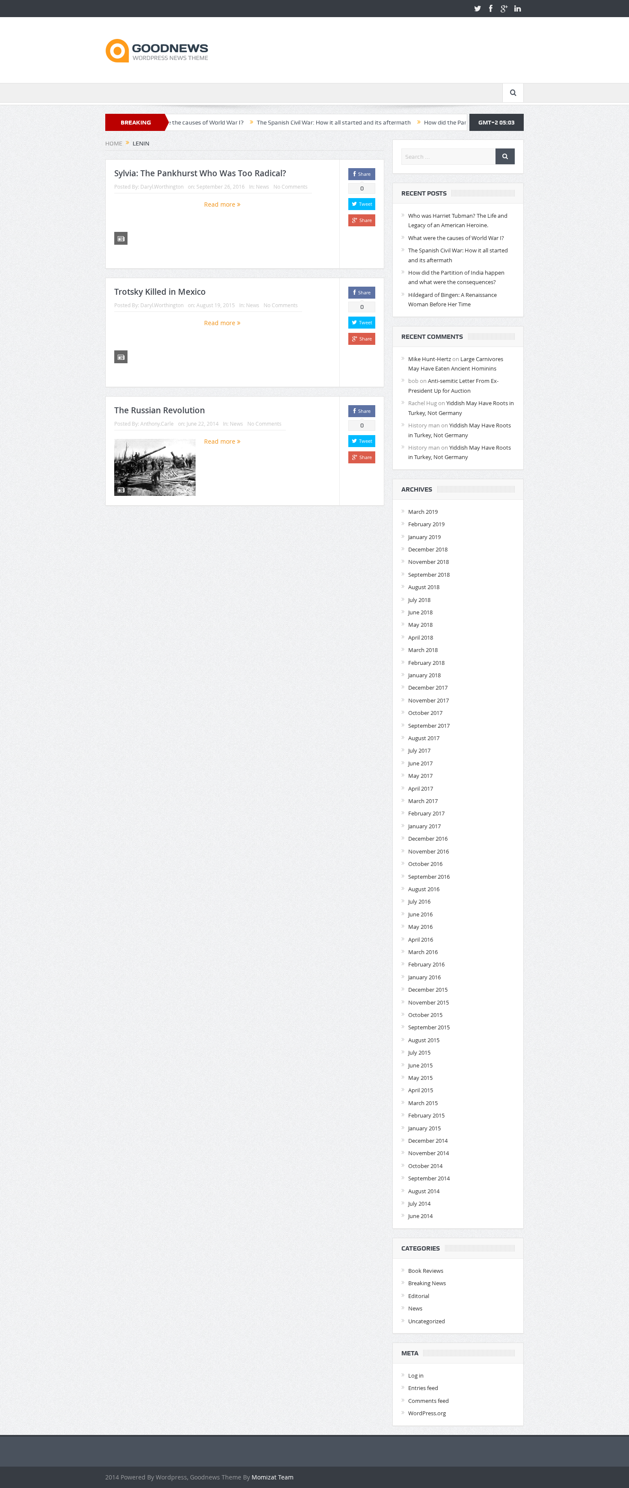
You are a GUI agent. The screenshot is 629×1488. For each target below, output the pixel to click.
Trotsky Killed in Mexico (160, 291)
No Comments (290, 186)
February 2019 (426, 524)
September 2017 (429, 725)
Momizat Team (273, 1477)
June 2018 (420, 612)
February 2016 (426, 964)
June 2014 (420, 1216)
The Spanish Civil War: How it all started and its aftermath (291, 122)
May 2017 (420, 776)
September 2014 (429, 1178)
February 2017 (426, 813)
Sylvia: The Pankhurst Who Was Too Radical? (200, 173)
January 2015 (424, 1128)
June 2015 (420, 1065)
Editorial (418, 1296)
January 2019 (424, 537)
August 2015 (423, 1040)
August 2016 (423, 889)
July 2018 (419, 600)
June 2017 (420, 763)
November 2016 (428, 851)
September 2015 (429, 1027)
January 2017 (424, 826)
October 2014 (425, 1166)
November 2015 (428, 1002)
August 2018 (423, 587)
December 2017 (428, 687)
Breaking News (427, 1283)
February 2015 (426, 1115)
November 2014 (428, 1153)
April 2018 (420, 637)
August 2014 (423, 1191)
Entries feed (423, 1388)
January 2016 (424, 977)
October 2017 (425, 713)
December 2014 (428, 1140)
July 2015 (419, 1052)
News (262, 186)
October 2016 (425, 864)
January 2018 (424, 675)
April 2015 (420, 1090)
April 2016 (420, 939)
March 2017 (423, 801)
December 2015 (428, 989)
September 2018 (429, 574)
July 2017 (419, 750)
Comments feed (428, 1401)
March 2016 (423, 952)
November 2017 (428, 700)
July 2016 (419, 901)
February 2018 (426, 663)
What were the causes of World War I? (456, 238)
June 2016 (420, 914)
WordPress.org (427, 1413)
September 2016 (429, 876)
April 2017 (420, 788)
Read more (220, 204)
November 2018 (428, 562)
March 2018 (423, 650)
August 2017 (423, 738)
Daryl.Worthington (162, 186)
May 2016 (420, 927)
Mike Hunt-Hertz (429, 359)
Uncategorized (426, 1321)
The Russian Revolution (159, 410)
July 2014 (419, 1203)
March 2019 (423, 512)
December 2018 (428, 549)
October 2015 (425, 1015)
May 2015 (420, 1078)
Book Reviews (425, 1271)
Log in (416, 1375)
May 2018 (420, 624)
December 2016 (428, 838)
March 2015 (423, 1103)
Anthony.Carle (157, 423)
